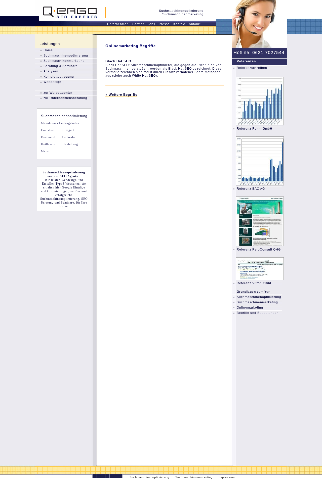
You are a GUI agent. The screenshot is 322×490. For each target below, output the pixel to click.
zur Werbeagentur (58, 92)
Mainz (45, 151)
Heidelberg (69, 144)
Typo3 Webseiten (68, 183)
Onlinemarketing (250, 307)
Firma (63, 206)
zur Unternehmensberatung (65, 98)
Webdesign (52, 82)
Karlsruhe (67, 137)
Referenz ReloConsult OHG (259, 249)
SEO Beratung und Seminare (64, 200)
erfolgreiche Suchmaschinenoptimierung (59, 197)
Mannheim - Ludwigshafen (60, 123)
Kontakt (179, 24)
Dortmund (48, 137)
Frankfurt (48, 130)
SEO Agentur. (70, 176)
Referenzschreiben (252, 68)
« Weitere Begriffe (121, 94)
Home (48, 50)
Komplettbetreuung (59, 76)
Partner (138, 24)
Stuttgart (67, 130)
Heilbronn (48, 144)
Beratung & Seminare (61, 66)
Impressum (227, 477)
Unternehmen (118, 24)
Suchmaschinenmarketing (64, 61)
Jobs (151, 24)
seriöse (75, 191)
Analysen (51, 71)
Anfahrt (194, 24)
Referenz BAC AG (251, 188)
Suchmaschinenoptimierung (66, 55)
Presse (164, 24)
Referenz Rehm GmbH (254, 128)
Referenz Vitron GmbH (255, 283)
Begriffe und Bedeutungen (258, 313)
